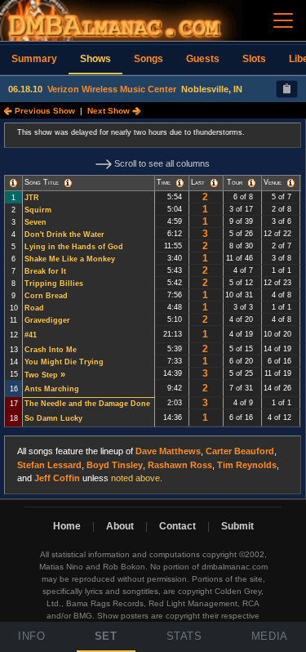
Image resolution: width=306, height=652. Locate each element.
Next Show (109, 110)
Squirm (37, 210)
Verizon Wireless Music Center (111, 89)
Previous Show (43, 110)
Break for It (45, 271)
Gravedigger (47, 320)
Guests (203, 59)
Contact (177, 526)
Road (34, 308)
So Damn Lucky (53, 418)
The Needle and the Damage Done (87, 404)
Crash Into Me (50, 350)
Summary (34, 59)
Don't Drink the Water (64, 234)
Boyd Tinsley (114, 465)
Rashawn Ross (180, 465)
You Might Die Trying (64, 362)
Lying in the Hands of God (73, 247)
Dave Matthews (168, 451)
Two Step (41, 375)
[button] (13, 183)
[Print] (287, 89)
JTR (31, 198)
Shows (95, 59)
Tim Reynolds (247, 465)
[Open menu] (283, 20)
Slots (254, 59)
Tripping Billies (53, 283)
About (120, 526)
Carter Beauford (240, 451)
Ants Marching (51, 389)
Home (67, 526)
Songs (148, 59)
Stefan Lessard (49, 465)
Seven (35, 222)
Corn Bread (46, 296)
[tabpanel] (153, 308)
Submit (237, 526)
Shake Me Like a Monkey (69, 259)
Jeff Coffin (57, 478)
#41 (30, 335)
